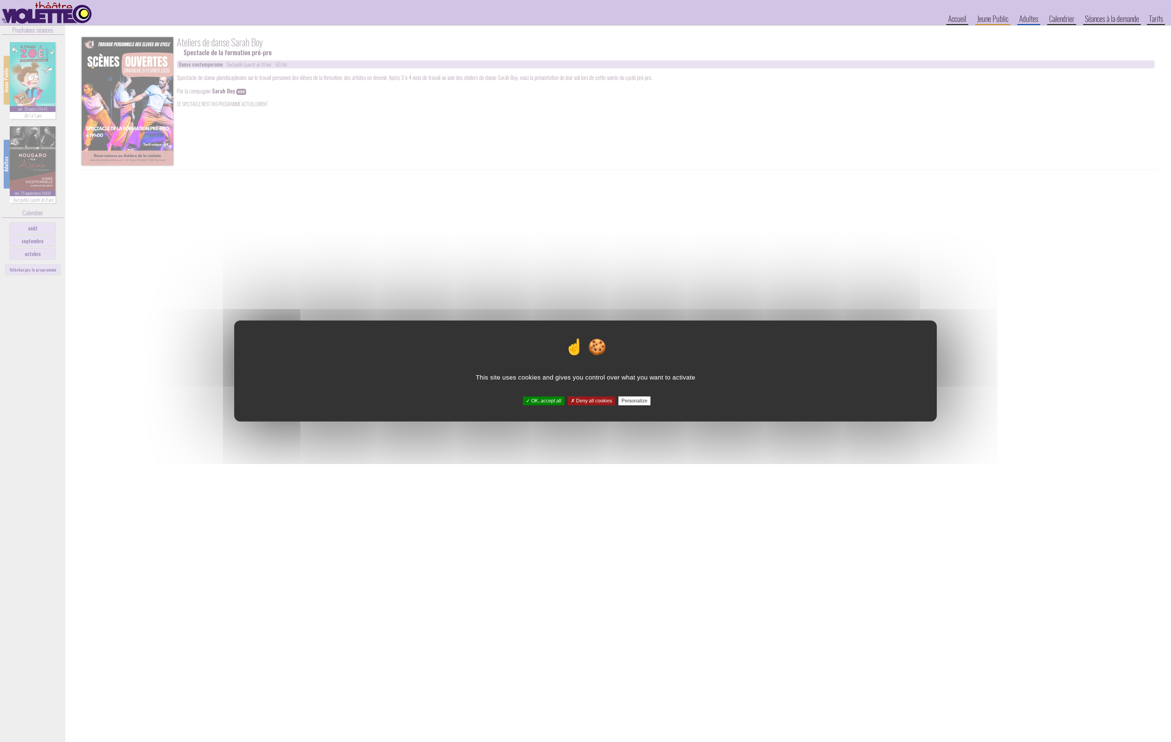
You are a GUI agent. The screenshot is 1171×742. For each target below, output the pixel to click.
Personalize (634, 400)
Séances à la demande (1112, 18)
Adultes (1028, 18)
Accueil (957, 18)
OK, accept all (545, 400)
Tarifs (1156, 18)
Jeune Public (992, 18)
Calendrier (1061, 18)
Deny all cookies (593, 400)
